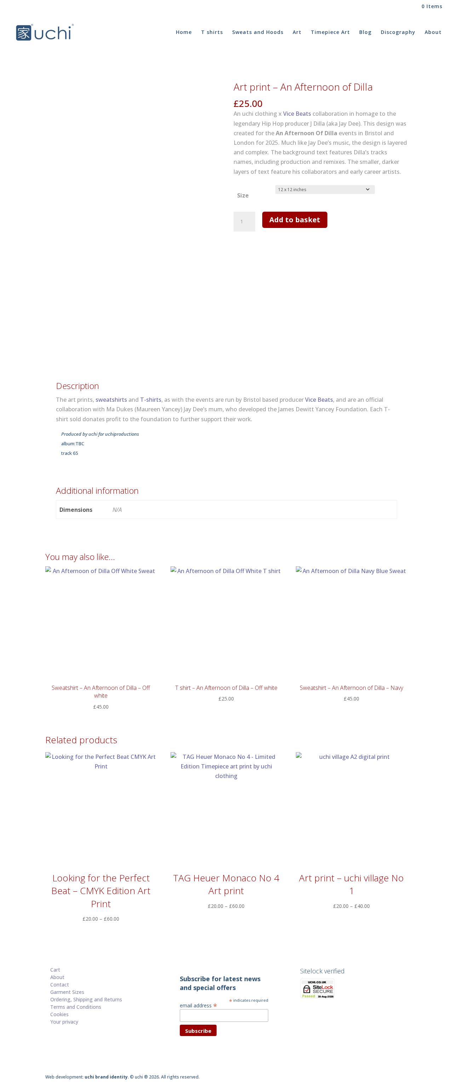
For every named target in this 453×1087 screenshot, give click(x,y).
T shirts (212, 32)
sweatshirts (111, 400)
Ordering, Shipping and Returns (86, 999)
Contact (59, 984)
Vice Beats (297, 114)
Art (297, 32)
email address (198, 1005)
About (433, 32)
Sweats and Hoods (257, 32)
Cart (55, 969)
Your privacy (64, 1021)
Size (243, 195)
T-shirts (150, 400)
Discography (398, 32)
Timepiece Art (330, 32)
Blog (365, 32)
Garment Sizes (67, 992)
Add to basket (294, 219)
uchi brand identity (106, 1077)
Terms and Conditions (75, 1006)
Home (184, 32)
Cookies (59, 1014)
